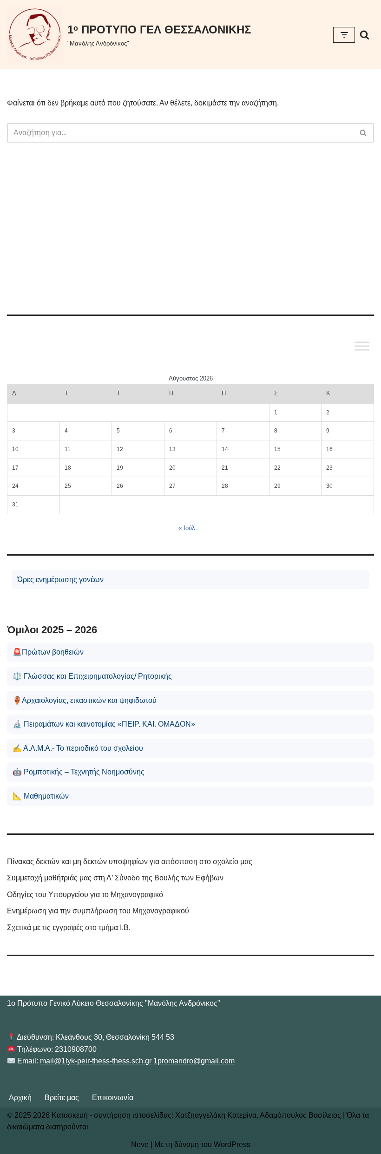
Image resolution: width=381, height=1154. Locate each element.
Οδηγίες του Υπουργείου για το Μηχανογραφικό (85, 894)
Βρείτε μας (62, 1098)
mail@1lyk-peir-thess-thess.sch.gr (95, 1061)
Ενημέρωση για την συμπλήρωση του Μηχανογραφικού (98, 911)
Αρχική (20, 1098)
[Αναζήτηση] (364, 34)
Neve (140, 1144)
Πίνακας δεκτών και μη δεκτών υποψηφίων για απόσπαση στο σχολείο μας (129, 862)
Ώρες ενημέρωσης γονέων (60, 580)
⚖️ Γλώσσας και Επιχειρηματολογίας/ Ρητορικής (92, 676)
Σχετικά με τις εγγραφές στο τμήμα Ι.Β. (69, 927)
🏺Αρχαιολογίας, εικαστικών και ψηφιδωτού (85, 700)
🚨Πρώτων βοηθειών (48, 652)
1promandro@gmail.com (194, 1061)
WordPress (232, 1144)
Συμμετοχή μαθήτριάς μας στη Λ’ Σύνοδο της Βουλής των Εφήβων (115, 878)
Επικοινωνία (112, 1098)
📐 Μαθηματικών (41, 796)
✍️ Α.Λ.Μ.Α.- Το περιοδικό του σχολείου (78, 748)
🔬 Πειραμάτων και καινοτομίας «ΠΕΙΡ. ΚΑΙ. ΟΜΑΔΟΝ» (104, 724)
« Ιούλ (186, 528)
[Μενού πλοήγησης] (344, 35)
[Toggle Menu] (362, 345)
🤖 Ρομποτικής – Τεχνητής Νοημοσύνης (79, 772)
